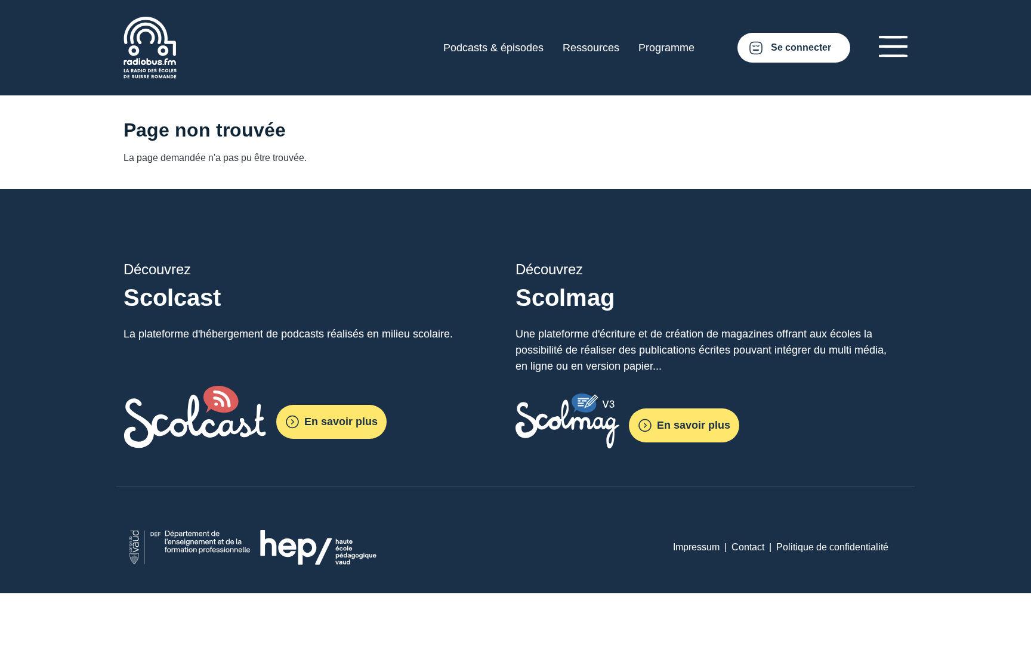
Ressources (591, 48)
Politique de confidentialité (832, 547)
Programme (666, 48)
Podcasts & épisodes (493, 48)
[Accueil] (150, 23)
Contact (747, 547)
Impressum (696, 547)
